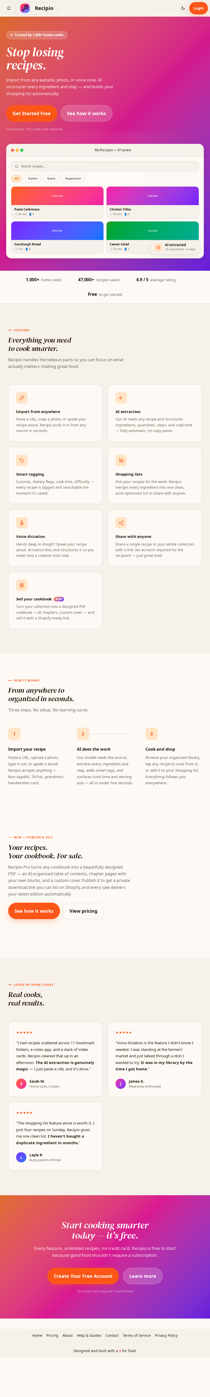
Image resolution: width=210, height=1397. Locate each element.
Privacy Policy (166, 1335)
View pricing (83, 911)
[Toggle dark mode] (183, 8)
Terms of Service (137, 1335)
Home (37, 1335)
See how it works (86, 113)
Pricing (52, 1335)
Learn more (142, 1276)
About (67, 1335)
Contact (112, 1335)
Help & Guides (89, 1335)
